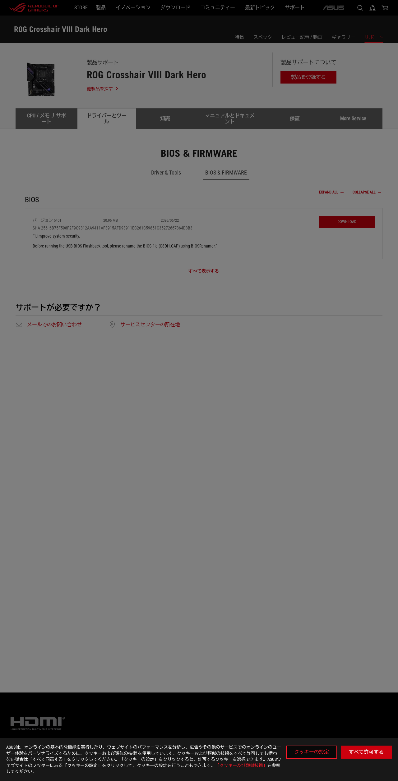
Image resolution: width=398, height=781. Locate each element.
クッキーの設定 (311, 752)
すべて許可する (366, 752)
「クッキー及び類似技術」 (241, 765)
